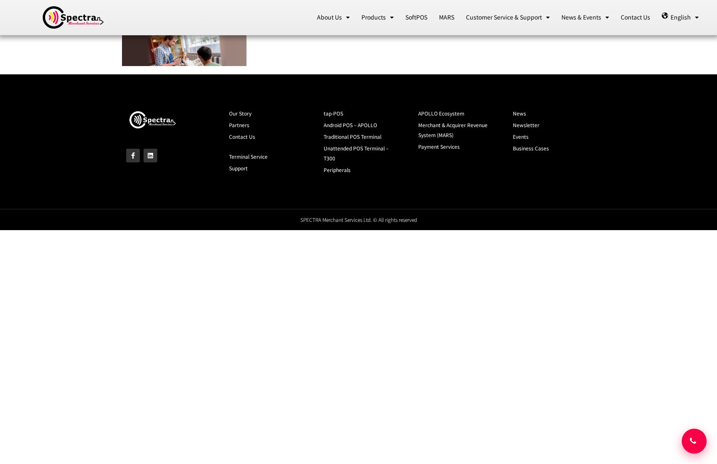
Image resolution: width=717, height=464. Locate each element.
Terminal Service (248, 156)
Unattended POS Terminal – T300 (356, 153)
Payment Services (439, 146)
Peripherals (337, 169)
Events (521, 136)
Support (238, 168)
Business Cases (531, 148)
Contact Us (635, 17)
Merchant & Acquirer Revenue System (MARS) (453, 129)
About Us (329, 17)
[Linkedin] (150, 155)
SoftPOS (416, 17)
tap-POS (333, 113)
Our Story (240, 113)
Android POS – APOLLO (350, 124)
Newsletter (526, 124)
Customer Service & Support (504, 17)
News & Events (581, 17)
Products (373, 17)
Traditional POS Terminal (352, 136)
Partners (239, 124)
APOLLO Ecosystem (441, 113)
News (519, 113)
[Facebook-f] (133, 155)
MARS (446, 17)
